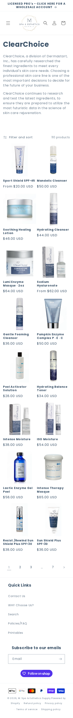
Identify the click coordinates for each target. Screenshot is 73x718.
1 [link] (9, 567)
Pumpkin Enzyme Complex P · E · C (50, 336)
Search (13, 614)
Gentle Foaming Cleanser (16, 336)
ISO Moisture (47, 439)
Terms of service (26, 709)
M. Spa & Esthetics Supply (34, 698)
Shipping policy (51, 709)
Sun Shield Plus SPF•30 (49, 542)
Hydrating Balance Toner (52, 388)
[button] (8, 23)
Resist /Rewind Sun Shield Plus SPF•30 (18, 542)
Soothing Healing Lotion (17, 231)
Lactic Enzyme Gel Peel (18, 489)
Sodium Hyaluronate (47, 283)
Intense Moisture (17, 439)
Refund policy (32, 703)
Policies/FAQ (17, 623)
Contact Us (16, 596)
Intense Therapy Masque (50, 489)
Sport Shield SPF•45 (19, 180)
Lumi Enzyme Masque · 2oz (13, 283)
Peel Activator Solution (15, 388)
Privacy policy (53, 703)
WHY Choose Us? (21, 605)
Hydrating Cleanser (53, 229)
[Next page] (63, 567)
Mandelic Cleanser (52, 180)
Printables (15, 633)
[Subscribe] (60, 659)
